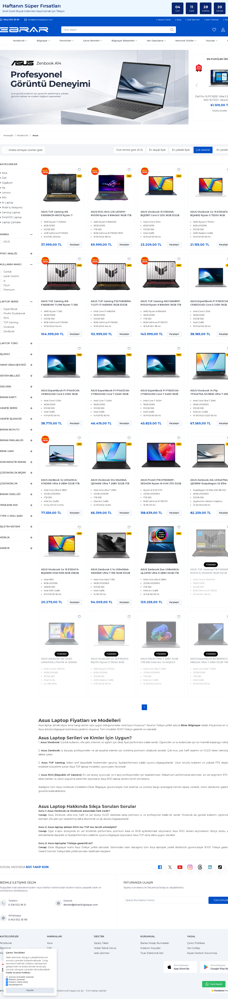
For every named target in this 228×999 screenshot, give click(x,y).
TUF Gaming (11, 322)
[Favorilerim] (214, 30)
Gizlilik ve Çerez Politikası (18, 972)
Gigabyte (7, 182)
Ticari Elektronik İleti (151, 953)
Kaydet (30, 990)
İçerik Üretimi (11, 276)
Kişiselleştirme (15, 984)
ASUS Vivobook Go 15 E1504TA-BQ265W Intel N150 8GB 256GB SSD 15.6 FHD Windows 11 (60, 573)
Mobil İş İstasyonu (12, 207)
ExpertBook (10, 309)
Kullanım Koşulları (150, 948)
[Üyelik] (223, 30)
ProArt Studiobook (14, 313)
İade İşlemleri (101, 953)
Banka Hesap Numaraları (154, 943)
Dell (4, 177)
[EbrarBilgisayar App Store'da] (180, 966)
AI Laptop (7, 202)
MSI (4, 197)
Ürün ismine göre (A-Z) (129, 149)
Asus (4, 172)
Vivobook (9, 326)
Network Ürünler (184, 40)
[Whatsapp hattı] (213, 984)
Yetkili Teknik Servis (105, 948)
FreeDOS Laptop (12, 217)
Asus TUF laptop (78, 766)
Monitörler (65, 40)
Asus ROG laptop (111, 778)
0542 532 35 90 (11, 19)
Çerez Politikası (196, 943)
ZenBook (9, 331)
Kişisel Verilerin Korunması (202, 953)
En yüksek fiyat (181, 149)
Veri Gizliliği (193, 948)
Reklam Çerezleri (17, 979)
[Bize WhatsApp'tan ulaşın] (4, 918)
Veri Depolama (155, 40)
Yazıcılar (210, 40)
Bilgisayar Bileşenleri (123, 40)
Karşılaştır (75, 244)
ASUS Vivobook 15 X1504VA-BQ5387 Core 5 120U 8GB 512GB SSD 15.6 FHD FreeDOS (160, 215)
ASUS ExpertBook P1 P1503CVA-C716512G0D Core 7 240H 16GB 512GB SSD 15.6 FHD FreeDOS (160, 394)
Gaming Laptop (11, 212)
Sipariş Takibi (101, 943)
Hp (3, 187)
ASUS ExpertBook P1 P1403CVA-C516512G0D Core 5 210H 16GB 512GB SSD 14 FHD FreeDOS (60, 394)
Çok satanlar (203, 149)
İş (4, 280)
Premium (9, 289)
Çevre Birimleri (91, 40)
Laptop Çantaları (11, 222)
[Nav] (196, 85)
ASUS (7, 241)
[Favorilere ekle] (79, 169)
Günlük (8, 271)
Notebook (19, 40)
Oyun (7, 285)
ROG (6, 317)
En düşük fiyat (157, 149)
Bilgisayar (42, 40)
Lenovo (6, 192)
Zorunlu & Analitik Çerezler (21, 977)
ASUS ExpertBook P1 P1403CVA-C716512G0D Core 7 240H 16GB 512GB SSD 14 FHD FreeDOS (110, 394)
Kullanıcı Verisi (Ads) (18, 982)
